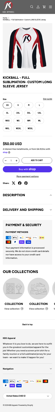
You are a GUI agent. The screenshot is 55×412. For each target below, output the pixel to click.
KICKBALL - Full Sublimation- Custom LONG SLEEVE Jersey (24, 19)
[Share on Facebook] (20, 183)
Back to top (27, 324)
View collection (12, 308)
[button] (44, 7)
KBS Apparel (13, 405)
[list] (27, 48)
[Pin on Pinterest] (26, 183)
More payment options (27, 176)
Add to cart (37, 160)
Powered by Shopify (25, 405)
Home (5, 18)
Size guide (47, 99)
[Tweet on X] (13, 183)
